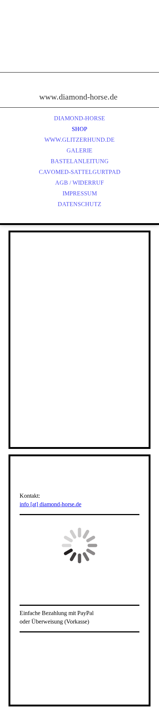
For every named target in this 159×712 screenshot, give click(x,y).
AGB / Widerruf (79, 182)
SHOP (79, 129)
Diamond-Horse (79, 118)
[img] (79, 44)
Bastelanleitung (80, 161)
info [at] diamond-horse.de (50, 504)
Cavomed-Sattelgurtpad (80, 172)
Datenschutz (79, 204)
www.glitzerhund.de (79, 140)
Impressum (79, 193)
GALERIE (79, 150)
